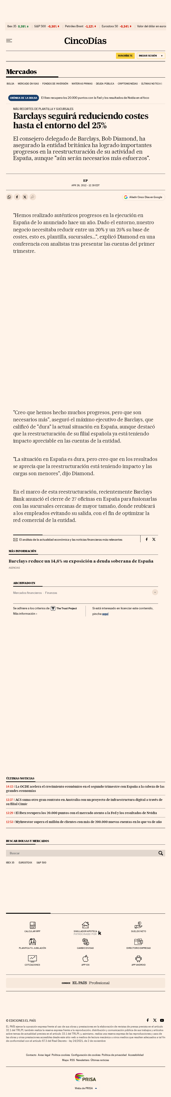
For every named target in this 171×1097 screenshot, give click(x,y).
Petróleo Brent (74, 26)
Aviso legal (44, 1055)
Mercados (21, 72)
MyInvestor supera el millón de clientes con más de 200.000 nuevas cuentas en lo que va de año (88, 822)
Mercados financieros (27, 593)
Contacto (31, 1055)
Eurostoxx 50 (110, 26)
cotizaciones (32, 965)
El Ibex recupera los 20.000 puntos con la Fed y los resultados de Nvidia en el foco (95, 97)
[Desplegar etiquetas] (155, 592)
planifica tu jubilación (32, 948)
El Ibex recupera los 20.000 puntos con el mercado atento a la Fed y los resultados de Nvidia (86, 813)
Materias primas (82, 83)
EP (85, 181)
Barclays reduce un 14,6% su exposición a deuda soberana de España (81, 561)
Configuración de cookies (85, 1055)
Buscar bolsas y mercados (27, 841)
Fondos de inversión (55, 83)
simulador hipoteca (85, 931)
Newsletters (82, 1060)
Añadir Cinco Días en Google (145, 197)
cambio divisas (85, 948)
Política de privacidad (114, 1055)
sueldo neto (138, 931)
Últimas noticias (151, 83)
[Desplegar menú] (9, 40)
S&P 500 (40, 26)
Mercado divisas (28, 83)
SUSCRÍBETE (125, 55)
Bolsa (10, 83)
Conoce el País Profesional (85, 983)
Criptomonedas (128, 83)
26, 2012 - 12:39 (85, 185)
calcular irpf (32, 931)
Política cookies (61, 1055)
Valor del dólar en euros (152, 26)
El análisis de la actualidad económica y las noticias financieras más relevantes (70, 539)
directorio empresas (138, 948)
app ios (85, 965)
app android (139, 965)
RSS (72, 1060)
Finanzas (51, 593)
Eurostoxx (25, 862)
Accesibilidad (136, 1055)
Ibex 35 (11, 26)
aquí (105, 614)
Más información (24, 613)
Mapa (65, 1060)
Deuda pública (105, 83)
